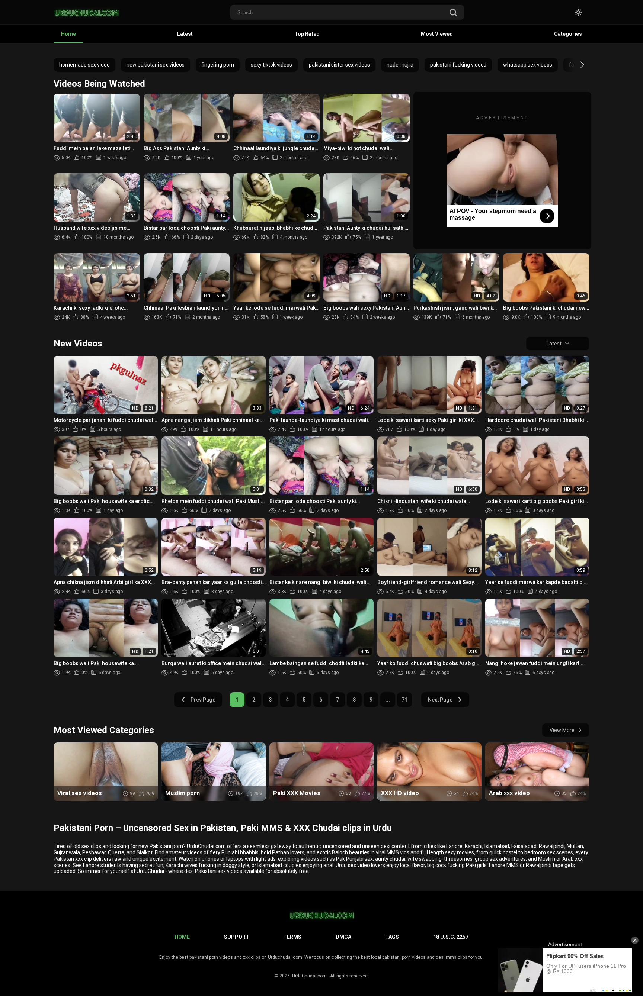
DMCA (343, 937)
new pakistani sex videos (156, 65)
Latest (185, 34)
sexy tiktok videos (271, 65)
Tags (392, 937)
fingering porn (217, 65)
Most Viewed (437, 34)
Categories (568, 34)
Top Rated (307, 34)
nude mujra (400, 65)
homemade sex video (84, 65)
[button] (575, 65)
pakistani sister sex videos (339, 65)
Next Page (440, 700)
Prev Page (203, 700)
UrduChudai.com (309, 976)
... (388, 700)
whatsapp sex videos (527, 65)
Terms (292, 937)
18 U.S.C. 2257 (450, 937)
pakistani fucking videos (458, 65)
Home (68, 34)
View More (562, 730)
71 (404, 700)
